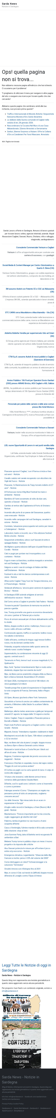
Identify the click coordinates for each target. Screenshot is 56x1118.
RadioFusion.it (7, 1111)
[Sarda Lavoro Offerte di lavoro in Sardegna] (21, 1004)
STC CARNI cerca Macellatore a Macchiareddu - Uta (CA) (29, 312)
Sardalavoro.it (45, 1108)
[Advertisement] (28, 38)
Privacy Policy (7, 1104)
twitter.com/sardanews (11, 1099)
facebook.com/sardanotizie (35, 1097)
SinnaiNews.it (19, 1111)
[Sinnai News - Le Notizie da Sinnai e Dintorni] (21, 1024)
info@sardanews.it (10, 991)
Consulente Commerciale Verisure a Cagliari (35, 247)
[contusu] (21, 1049)
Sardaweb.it (34, 1108)
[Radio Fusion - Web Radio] (21, 1017)
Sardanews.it (7, 1108)
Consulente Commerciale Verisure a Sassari (35, 427)
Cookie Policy (18, 1104)
